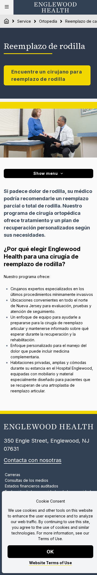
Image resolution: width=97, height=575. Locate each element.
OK (50, 551)
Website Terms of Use (50, 562)
